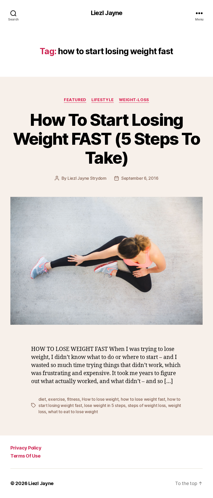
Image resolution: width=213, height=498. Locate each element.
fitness (73, 399)
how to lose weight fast (143, 399)
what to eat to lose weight (73, 411)
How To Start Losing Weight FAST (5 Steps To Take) (106, 139)
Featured (75, 100)
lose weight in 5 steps (104, 405)
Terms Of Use (25, 456)
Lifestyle (102, 100)
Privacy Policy (25, 448)
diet (42, 399)
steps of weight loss (147, 405)
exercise (56, 399)
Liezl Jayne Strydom (87, 178)
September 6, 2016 (139, 178)
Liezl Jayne (106, 13)
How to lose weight (100, 399)
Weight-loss (134, 100)
